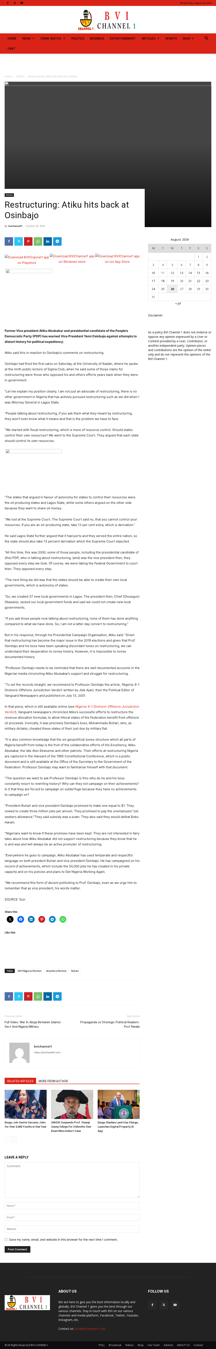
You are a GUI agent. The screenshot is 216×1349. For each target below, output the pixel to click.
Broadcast (115, 1345)
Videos (129, 1345)
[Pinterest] (28, 241)
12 (172, 273)
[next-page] (14, 1139)
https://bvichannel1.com (47, 1052)
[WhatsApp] (38, 241)
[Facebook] (8, 3)
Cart (11, 48)
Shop (186, 38)
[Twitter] (15, 3)
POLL (102, 1345)
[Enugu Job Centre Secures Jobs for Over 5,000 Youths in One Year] (26, 1104)
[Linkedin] (47, 241)
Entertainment (123, 38)
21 (190, 281)
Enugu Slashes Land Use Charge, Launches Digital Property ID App (118, 1126)
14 (190, 273)
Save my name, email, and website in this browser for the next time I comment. (63, 1239)
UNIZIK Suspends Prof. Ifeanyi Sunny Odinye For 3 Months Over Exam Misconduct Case (71, 1126)
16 (207, 273)
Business (97, 38)
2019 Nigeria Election (30, 970)
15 (198, 273)
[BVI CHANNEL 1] (108, 20)
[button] (206, 39)
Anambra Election (56, 970)
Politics (77, 38)
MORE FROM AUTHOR (53, 1081)
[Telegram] (57, 241)
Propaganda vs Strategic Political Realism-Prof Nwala (110, 1024)
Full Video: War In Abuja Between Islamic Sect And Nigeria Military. (33, 1024)
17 (153, 281)
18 (163, 281)
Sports (171, 38)
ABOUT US (183, 1345)
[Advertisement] (108, 65)
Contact (198, 1345)
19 (172, 281)
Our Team (154, 1345)
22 (198, 281)
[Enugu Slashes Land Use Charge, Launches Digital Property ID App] (119, 1104)
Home (12, 38)
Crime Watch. (51, 38)
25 (163, 289)
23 (207, 281)
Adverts (168, 1345)
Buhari (75, 970)
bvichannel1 (15, 226)
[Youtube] (22, 3)
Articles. (149, 38)
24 (153, 289)
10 (153, 273)
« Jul (178, 303)
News (26, 38)
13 (181, 273)
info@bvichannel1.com (90, 1329)
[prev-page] (7, 1139)
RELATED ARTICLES (20, 1081)
